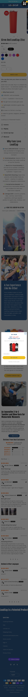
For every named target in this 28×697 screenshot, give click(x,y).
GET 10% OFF (14, 357)
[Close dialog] (25, 334)
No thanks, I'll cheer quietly (14, 361)
